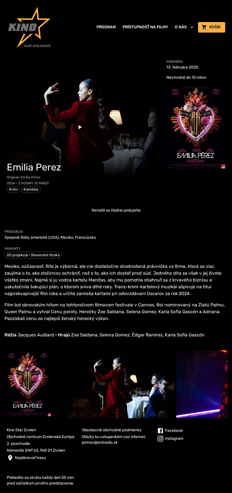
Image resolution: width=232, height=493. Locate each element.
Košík (215, 27)
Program (106, 27)
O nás (181, 27)
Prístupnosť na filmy (145, 27)
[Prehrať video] (80, 127)
